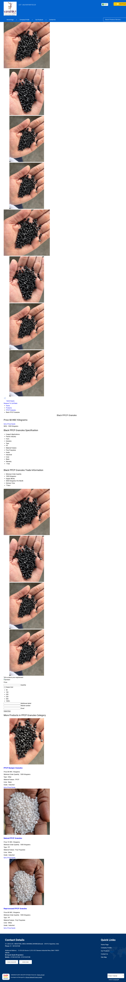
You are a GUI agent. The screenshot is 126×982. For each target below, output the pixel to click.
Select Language (113, 979)
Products (9, 408)
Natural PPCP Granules (13, 838)
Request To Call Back (10, 403)
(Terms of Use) (40, 975)
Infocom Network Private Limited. (33, 977)
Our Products (39, 19)
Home (8, 406)
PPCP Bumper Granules (13, 768)
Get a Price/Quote (9, 424)
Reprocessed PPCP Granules (15, 909)
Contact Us (52, 19)
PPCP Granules (11, 410)
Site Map (104, 957)
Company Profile (24, 19)
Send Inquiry (10, 401)
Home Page (10, 19)
